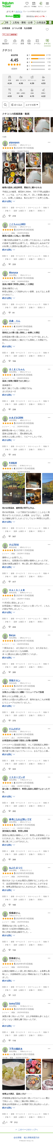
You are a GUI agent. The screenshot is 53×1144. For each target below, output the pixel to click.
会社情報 (17, 1137)
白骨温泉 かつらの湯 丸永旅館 (17, 28)
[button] (9, 124)
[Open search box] (5, 105)
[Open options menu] (49, 142)
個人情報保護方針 (32, 1137)
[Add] (47, 29)
